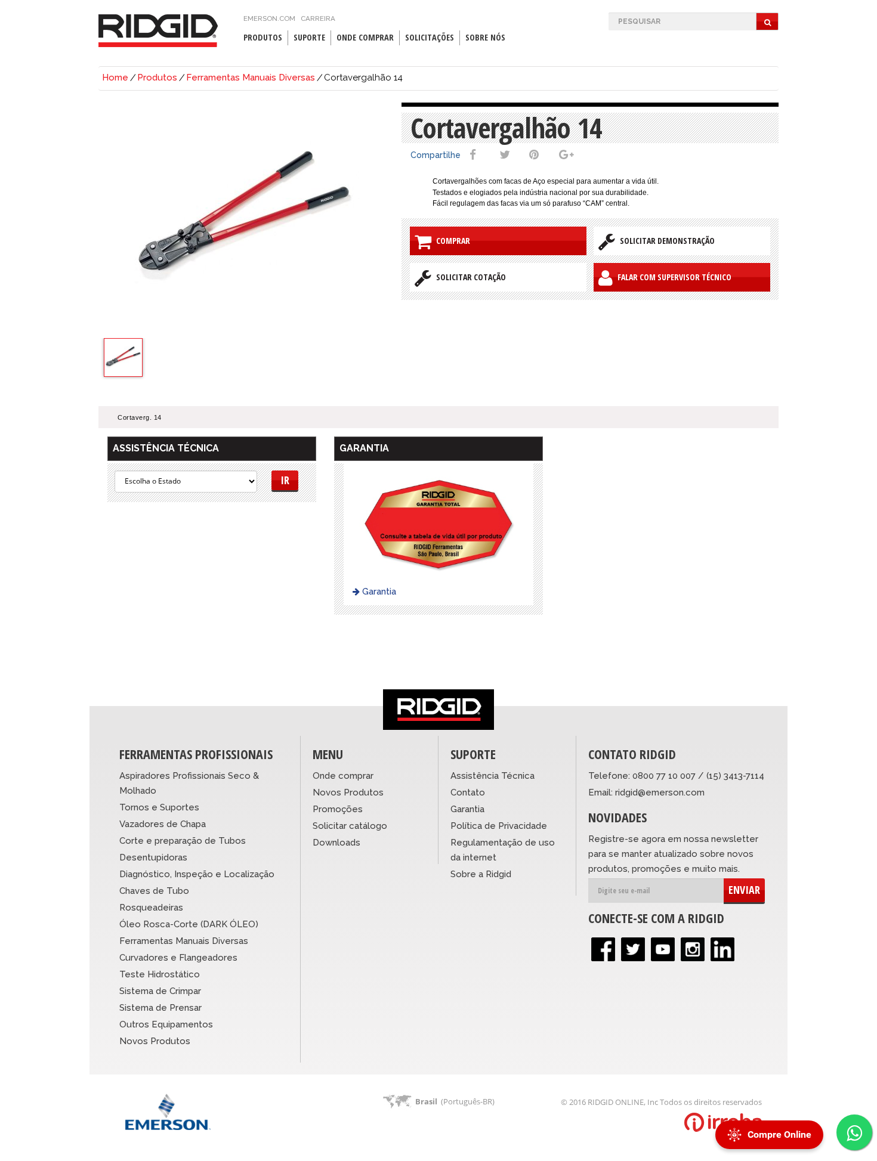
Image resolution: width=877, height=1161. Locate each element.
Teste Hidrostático (159, 974)
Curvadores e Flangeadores (178, 957)
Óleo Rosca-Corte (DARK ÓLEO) (188, 924)
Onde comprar (343, 775)
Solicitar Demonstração (665, 240)
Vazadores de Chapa (162, 824)
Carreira (318, 18)
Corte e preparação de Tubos (182, 840)
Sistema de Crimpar (160, 991)
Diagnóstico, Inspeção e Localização (196, 874)
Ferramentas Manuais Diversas (250, 77)
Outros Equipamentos (166, 1024)
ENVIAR (744, 890)
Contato (467, 792)
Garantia (378, 591)
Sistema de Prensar (160, 1007)
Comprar (450, 240)
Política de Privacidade (498, 826)
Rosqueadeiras (151, 907)
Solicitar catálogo (350, 826)
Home (115, 77)
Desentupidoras (153, 857)
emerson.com (269, 18)
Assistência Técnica (492, 775)
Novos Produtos (154, 1041)
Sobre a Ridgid (480, 874)
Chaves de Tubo (154, 891)
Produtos (157, 77)
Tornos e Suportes (159, 807)
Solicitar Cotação (468, 277)
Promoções (338, 809)
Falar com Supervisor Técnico (672, 277)
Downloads (336, 842)
